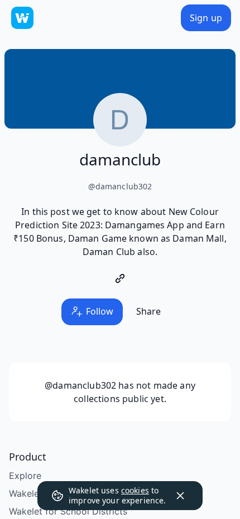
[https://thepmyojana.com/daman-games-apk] (120, 278)
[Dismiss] (180, 496)
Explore (25, 475)
